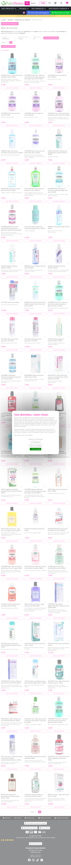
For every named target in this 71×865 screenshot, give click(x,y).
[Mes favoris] (49, 3)
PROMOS (23, 8)
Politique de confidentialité (35, 439)
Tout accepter (36, 449)
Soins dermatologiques (39, 13)
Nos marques (38, 8)
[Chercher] (27, 3)
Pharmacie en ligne (62, 13)
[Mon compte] (61, 3)
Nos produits (8, 8)
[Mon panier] (67, 3)
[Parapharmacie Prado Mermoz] (12, 3)
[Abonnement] (55, 3)
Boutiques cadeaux (58, 8)
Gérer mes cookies (35, 445)
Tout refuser (36, 442)
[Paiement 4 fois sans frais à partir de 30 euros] (43, 3)
